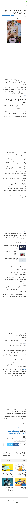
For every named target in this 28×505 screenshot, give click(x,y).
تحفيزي (12, 15)
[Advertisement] (14, 60)
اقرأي (24, 369)
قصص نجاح (8, 15)
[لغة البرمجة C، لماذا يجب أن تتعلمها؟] (22, 260)
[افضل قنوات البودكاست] (20, 482)
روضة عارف (20, 427)
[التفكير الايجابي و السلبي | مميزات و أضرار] (20, 467)
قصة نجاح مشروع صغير (21, 440)
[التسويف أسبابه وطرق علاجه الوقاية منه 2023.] (7, 467)
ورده (15, 440)
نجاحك (18, 418)
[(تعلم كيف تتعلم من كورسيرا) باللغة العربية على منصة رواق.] (22, 247)
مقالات (24, 470)
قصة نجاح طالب (14, 438)
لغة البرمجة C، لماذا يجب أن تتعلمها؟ (11, 258)
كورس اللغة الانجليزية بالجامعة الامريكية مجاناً (20, 453)
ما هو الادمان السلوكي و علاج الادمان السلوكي (6, 453)
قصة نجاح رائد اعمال (21, 438)
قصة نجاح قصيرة (7, 438)
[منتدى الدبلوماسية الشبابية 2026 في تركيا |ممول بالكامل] (22, 253)
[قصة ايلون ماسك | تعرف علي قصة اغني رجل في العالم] (7, 482)
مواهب (4, 15)
